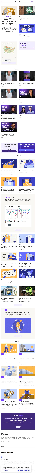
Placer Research (6, 31)
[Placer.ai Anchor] (18, 1)
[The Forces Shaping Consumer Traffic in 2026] (9, 348)
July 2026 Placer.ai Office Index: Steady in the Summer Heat (26, 247)
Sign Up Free (27, 150)
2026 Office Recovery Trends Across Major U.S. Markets (9, 21)
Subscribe (32, 1)
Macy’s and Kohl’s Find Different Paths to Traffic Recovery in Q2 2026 (26, 36)
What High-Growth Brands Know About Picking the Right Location (8, 379)
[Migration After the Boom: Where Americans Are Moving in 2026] (27, 348)
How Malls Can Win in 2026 (24, 401)
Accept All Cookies (27, 470)
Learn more (4, 464)
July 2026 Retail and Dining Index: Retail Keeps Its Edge (8, 264)
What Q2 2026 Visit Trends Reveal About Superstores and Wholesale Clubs (26, 190)
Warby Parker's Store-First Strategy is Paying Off (8, 299)
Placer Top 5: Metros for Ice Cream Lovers (27, 170)
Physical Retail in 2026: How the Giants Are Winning (26, 379)
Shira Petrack (21, 172)
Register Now (9, 151)
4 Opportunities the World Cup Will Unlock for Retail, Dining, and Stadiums (9, 402)
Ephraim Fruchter (21, 38)
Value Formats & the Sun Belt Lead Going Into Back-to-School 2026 (26, 282)
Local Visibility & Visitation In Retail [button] (25, 117)
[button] (9, 76)
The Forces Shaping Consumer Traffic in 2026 (8, 356)
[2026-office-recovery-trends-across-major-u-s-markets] (9, 10)
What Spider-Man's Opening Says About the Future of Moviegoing (8, 282)
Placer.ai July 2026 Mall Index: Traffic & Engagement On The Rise (26, 264)
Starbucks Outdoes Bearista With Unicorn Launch (27, 19)
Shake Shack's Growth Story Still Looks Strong (26, 299)
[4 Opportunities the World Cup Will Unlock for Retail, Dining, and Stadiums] (9, 394)
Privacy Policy (27, 468)
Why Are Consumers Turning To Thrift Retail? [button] (8, 84)
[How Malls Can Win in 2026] (27, 394)
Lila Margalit (3, 174)
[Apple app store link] (3, 452)
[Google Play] (10, 452)
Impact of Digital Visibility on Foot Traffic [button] (26, 83)
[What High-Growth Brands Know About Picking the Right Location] (9, 371)
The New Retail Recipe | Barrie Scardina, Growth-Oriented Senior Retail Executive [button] (8, 118)
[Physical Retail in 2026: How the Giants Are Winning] (27, 371)
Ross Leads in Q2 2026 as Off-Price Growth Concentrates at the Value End (8, 190)
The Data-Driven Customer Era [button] (24, 100)
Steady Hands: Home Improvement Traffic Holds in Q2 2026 (9, 247)
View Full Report (9, 62)
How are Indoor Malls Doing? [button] (6, 100)
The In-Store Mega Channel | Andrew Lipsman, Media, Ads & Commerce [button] (8, 135)
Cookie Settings (6, 470)
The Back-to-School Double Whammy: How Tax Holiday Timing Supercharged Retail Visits (8, 171)
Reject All (20, 470)
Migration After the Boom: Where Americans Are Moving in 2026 (25, 356)
